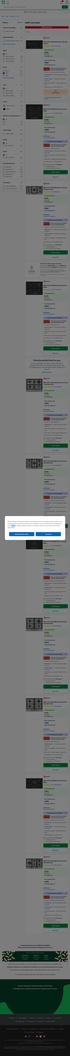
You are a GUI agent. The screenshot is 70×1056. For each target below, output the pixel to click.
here (13, 525)
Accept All (48, 534)
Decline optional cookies (22, 534)
